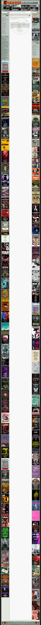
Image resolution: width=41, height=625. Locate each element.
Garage (23, 27)
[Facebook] (33, 15)
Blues (28, 23)
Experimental (4, 58)
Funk (18, 25)
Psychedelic (27, 27)
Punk (17, 23)
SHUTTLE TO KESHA (34, 55)
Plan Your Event (13, 624)
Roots (29, 27)
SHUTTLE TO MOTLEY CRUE (35, 45)
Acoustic (16, 27)
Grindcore (3, 56)
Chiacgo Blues (5, 47)
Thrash (14, 27)
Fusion (6, 57)
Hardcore (28, 25)
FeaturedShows (7, 15)
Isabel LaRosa (3, 25)
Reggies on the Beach (5, 46)
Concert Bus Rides (33, 43)
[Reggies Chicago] (12, 4)
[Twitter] (34, 15)
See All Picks (33, 26)
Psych (24, 27)
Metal (14, 23)
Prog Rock (3, 57)
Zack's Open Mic (5, 49)
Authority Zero (4, 23)
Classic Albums (4, 39)
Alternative (25, 24)
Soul (21, 24)
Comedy (11, 25)
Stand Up (24, 25)
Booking (10, 624)
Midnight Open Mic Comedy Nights (7, 43)
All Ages (6, 52)
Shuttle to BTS (34, 53)
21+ (5, 56)
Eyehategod (3, 30)
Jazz (11, 24)
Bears (3, 47)
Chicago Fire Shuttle (5, 55)
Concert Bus (17, 24)
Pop (12, 24)
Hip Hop (24, 23)
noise (2, 45)
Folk (28, 24)
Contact (18, 624)
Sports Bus (21, 23)
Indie (14, 24)
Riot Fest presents (4, 48)
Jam (22, 24)
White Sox (3, 42)
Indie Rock (11, 27)
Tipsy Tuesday (4, 41)
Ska (18, 27)
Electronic (20, 27)
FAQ (19, 624)
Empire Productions (5, 50)
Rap (30, 23)
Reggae (6, 53)
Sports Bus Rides (37, 43)
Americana (21, 25)
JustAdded (3, 15)
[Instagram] (35, 15)
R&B (26, 25)
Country (3, 52)
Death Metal (15, 25)
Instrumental (4, 51)
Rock (11, 23)
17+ (2, 37)
